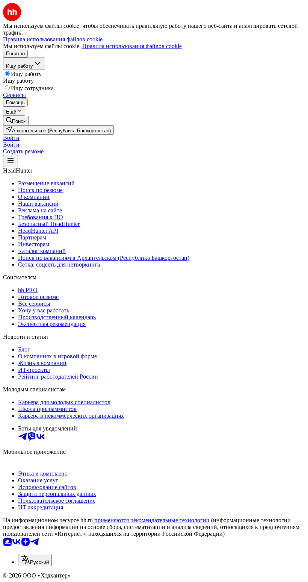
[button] (11, 138)
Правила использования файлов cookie (132, 46)
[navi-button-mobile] (10, 161)
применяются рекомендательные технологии (152, 520)
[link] (16, 120)
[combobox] (35, 560)
